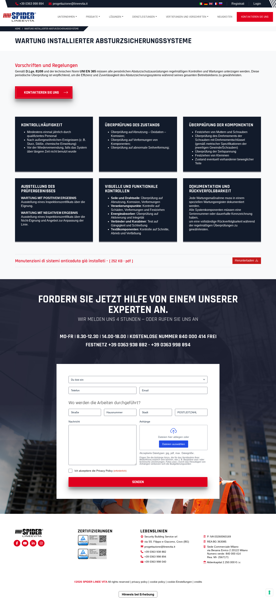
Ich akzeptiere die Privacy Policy (94, 470)
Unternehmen (66, 17)
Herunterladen (245, 260)
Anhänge (145, 421)
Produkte (92, 17)
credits (198, 581)
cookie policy (157, 581)
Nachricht (74, 421)
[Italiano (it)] (201, 3)
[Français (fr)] (215, 3)
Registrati (238, 3)
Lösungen (115, 17)
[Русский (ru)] (220, 3)
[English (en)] (211, 3)
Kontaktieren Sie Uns (254, 17)
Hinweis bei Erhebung (138, 594)
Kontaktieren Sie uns (41, 92)
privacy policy (140, 581)
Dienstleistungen (143, 17)
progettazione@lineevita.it (70, 3)
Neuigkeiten (224, 17)
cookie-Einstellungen (179, 581)
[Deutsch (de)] (206, 3)
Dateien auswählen (173, 444)
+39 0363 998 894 (32, 3)
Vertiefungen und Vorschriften (186, 17)
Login (257, 3)
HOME (17, 28)
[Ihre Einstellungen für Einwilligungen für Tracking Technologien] (269, 592)
